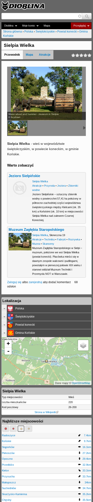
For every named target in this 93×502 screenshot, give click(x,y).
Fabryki (61, 239)
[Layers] (83, 345)
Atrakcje (45, 54)
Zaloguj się (14, 282)
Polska (28, 31)
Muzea (36, 243)
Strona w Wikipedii (45, 412)
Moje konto (27, 25)
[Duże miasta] (5, 429)
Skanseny (48, 243)
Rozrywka (74, 239)
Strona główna (12, 31)
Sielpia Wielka (40, 181)
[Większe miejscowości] (21, 429)
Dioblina (7, 25)
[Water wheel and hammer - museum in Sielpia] (17, 128)
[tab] (46, 309)
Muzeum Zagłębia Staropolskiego (36, 230)
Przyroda (49, 185)
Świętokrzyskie (45, 31)
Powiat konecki (67, 31)
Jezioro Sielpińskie (24, 176)
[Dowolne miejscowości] (28, 429)
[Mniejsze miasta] (13, 429)
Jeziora (61, 185)
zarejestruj (35, 282)
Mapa (47, 25)
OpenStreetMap (81, 383)
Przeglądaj (78, 25)
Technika (49, 239)
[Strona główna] (23, 6)
